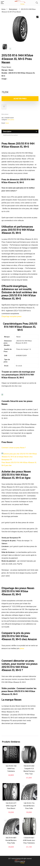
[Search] (36, 3)
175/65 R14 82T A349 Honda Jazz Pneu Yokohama (29, 840)
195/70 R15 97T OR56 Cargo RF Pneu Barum (11, 805)
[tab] (20, 131)
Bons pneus (13, 9)
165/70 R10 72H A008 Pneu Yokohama (11, 768)
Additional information (10, 135)
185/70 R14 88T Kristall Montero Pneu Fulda (11, 840)
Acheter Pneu (20, 99)
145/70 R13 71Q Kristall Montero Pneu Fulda (29, 805)
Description (7, 131)
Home (3, 9)
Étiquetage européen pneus (11, 316)
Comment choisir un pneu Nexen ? (14, 448)
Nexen (7, 123)
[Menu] (2, 3)
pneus (22, 648)
